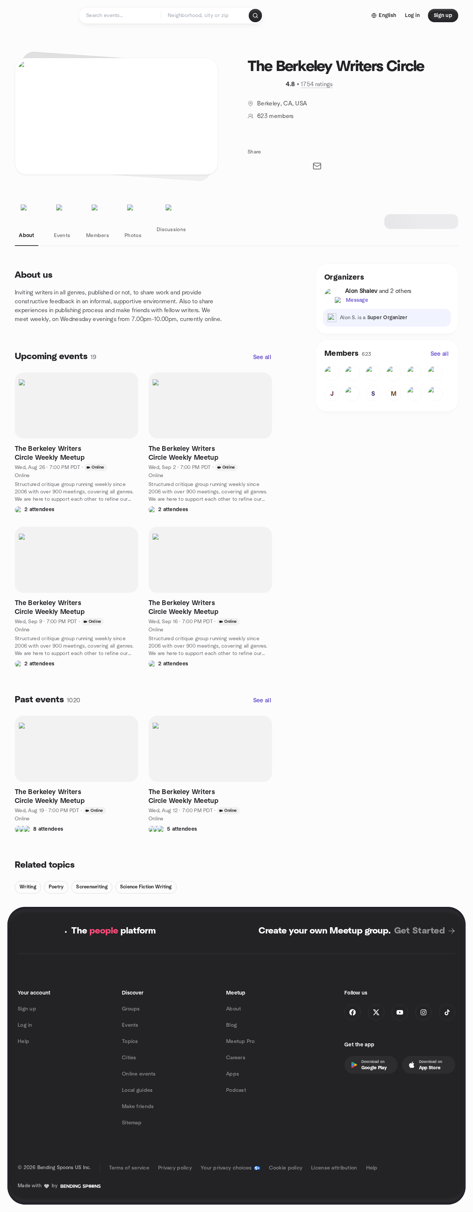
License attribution (334, 1168)
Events (130, 1025)
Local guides (137, 1090)
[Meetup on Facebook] (352, 1012)
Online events (139, 1074)
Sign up (27, 1009)
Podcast (236, 1090)
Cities (129, 1057)
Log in (25, 1025)
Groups (131, 1009)
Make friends (138, 1106)
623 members (275, 116)
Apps (232, 1074)
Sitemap (132, 1122)
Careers (235, 1057)
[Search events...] (255, 15)
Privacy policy (175, 1168)
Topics (130, 1041)
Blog (231, 1025)
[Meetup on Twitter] (376, 1012)
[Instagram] (423, 1012)
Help (23, 1041)
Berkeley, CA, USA (282, 104)
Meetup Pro (240, 1041)
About (233, 1009)
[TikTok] (447, 1012)
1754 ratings (317, 84)
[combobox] (205, 15)
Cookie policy (286, 1168)
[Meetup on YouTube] (400, 1012)
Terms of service (129, 1168)
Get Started (419, 930)
